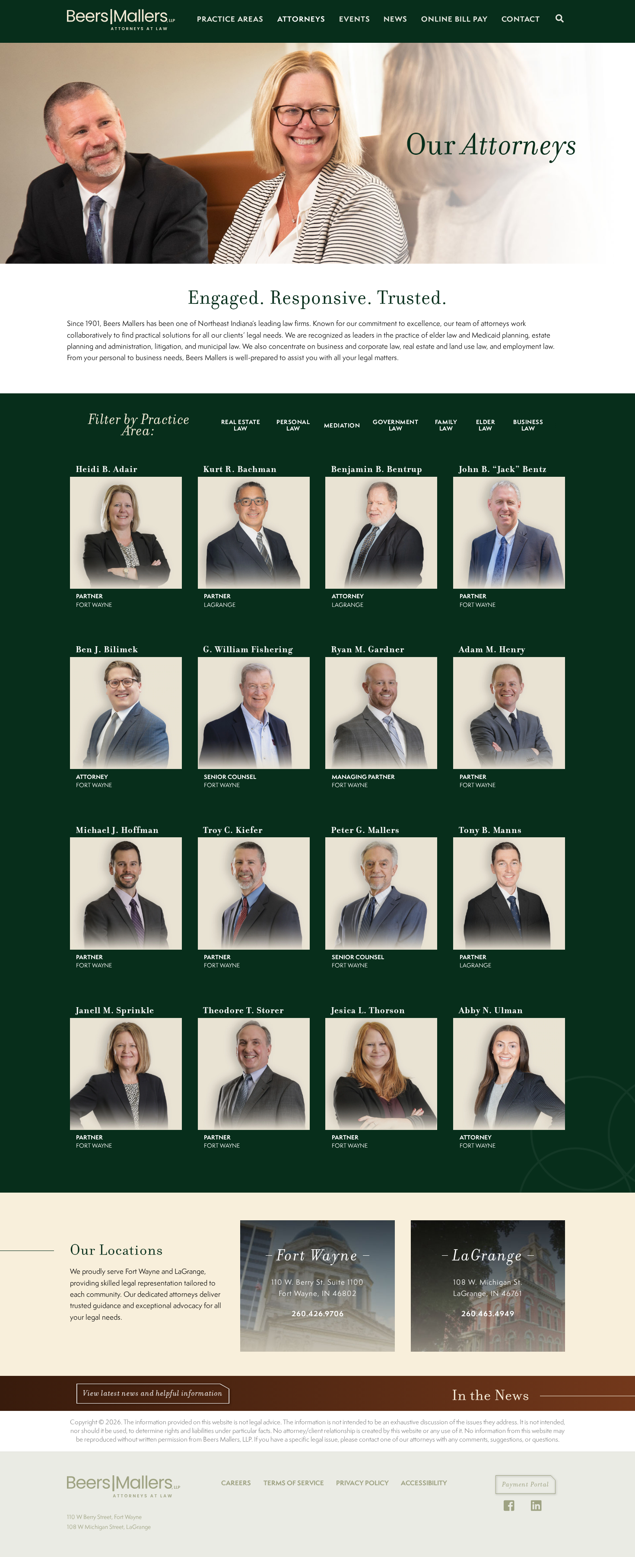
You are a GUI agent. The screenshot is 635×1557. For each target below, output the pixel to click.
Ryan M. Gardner (367, 649)
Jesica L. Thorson (368, 1010)
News (395, 19)
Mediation (342, 425)
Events (354, 19)
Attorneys (301, 19)
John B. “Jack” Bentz (502, 469)
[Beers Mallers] (121, 26)
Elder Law (485, 425)
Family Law (446, 425)
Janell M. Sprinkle (115, 1010)
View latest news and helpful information (153, 1393)
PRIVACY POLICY (362, 1482)
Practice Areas (230, 19)
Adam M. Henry (492, 649)
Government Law (395, 425)
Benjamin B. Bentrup (376, 469)
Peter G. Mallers (365, 830)
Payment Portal (525, 1484)
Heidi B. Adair (106, 469)
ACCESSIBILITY (424, 1482)
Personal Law (293, 425)
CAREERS (236, 1482)
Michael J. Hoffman (117, 830)
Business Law (528, 425)
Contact (521, 19)
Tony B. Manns (490, 830)
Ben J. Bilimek (107, 649)
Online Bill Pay (454, 19)
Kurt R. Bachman (240, 469)
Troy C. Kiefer (233, 830)
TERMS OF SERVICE (294, 1482)
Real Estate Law (240, 425)
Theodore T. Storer (243, 1010)
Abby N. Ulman (491, 1010)
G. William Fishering (248, 649)
